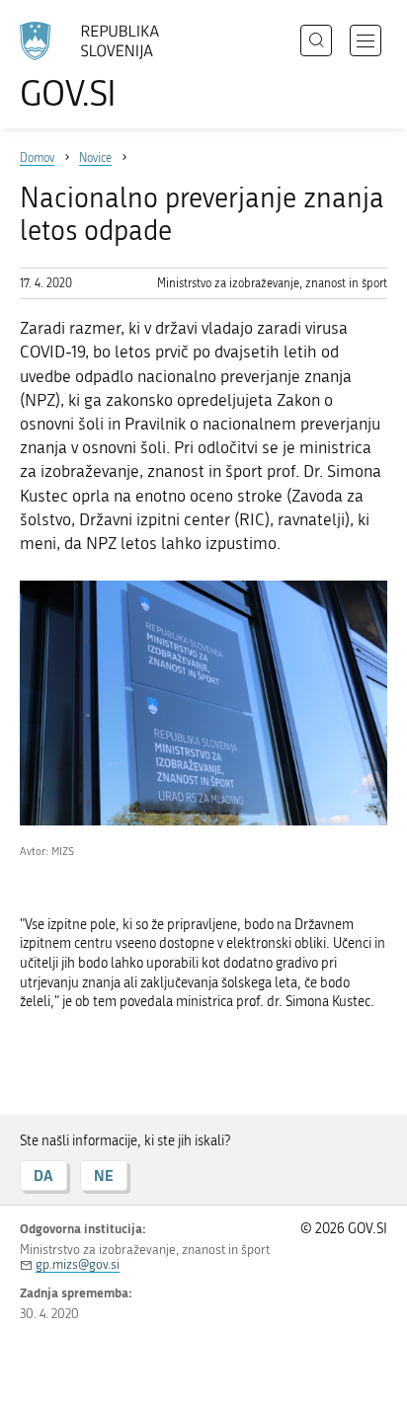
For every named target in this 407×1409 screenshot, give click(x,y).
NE (104, 1175)
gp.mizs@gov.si (78, 1264)
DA (43, 1175)
